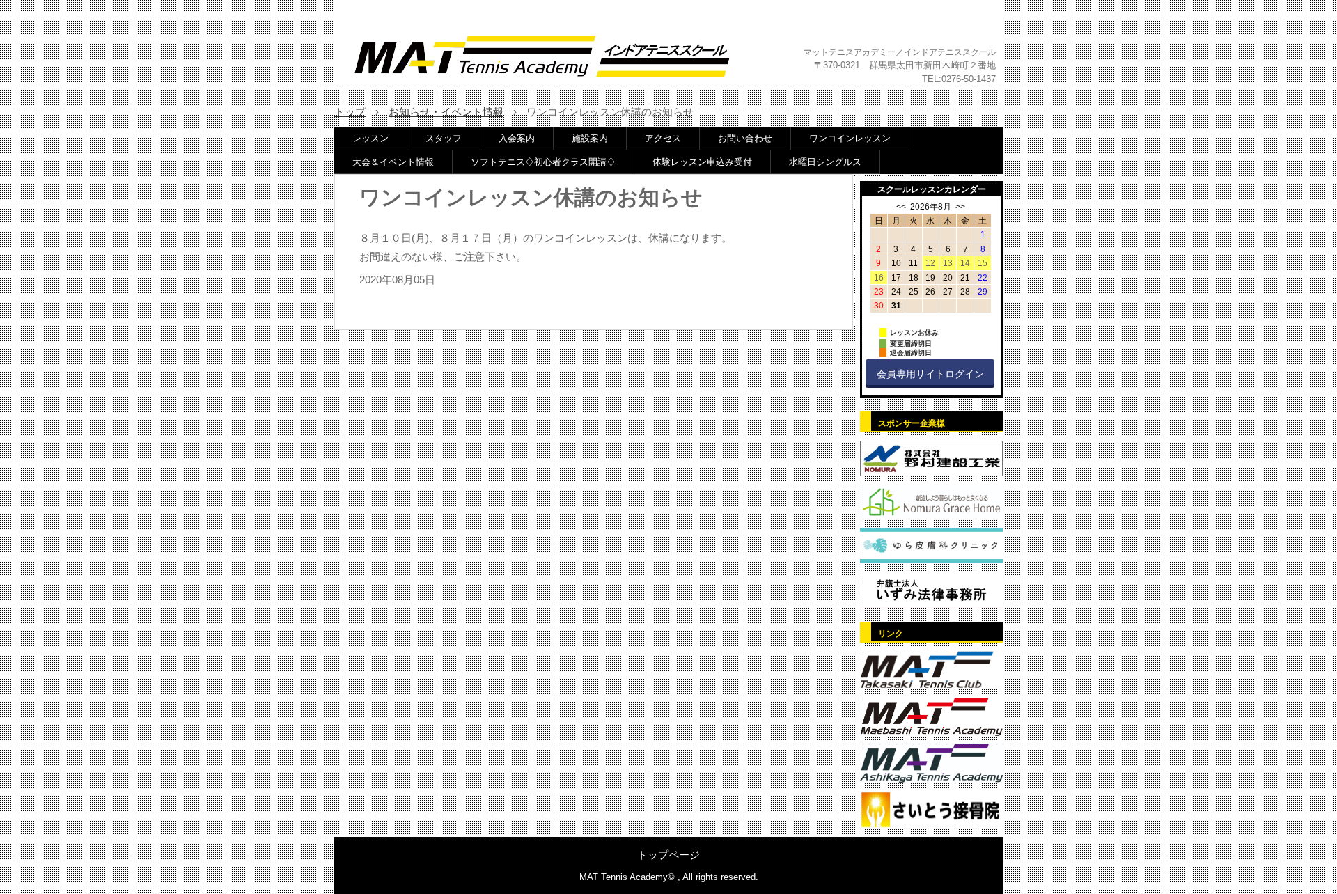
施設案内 (590, 138)
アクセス (663, 138)
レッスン (370, 138)
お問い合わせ (745, 138)
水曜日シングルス (825, 162)
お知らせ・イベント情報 (446, 112)
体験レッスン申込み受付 (702, 162)
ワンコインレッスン (850, 138)
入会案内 (517, 138)
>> (960, 207)
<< (901, 207)
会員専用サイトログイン (930, 373)
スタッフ (443, 138)
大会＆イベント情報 (393, 162)
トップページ (668, 855)
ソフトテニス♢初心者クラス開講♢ (543, 162)
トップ (350, 112)
